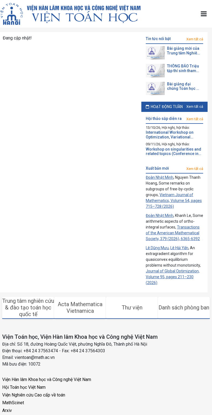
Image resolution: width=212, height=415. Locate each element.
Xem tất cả (194, 39)
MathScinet (13, 402)
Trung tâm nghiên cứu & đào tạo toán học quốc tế (28, 307)
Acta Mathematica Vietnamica (80, 307)
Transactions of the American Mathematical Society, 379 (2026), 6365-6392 (173, 233)
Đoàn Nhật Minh (159, 177)
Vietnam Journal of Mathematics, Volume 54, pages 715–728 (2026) (174, 201)
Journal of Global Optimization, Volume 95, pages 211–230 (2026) (173, 277)
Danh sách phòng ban (183, 307)
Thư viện (132, 307)
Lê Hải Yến (179, 248)
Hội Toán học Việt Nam (24, 387)
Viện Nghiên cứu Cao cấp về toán (33, 395)
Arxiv (7, 410)
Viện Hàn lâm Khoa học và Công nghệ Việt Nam (46, 379)
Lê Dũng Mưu (157, 248)
